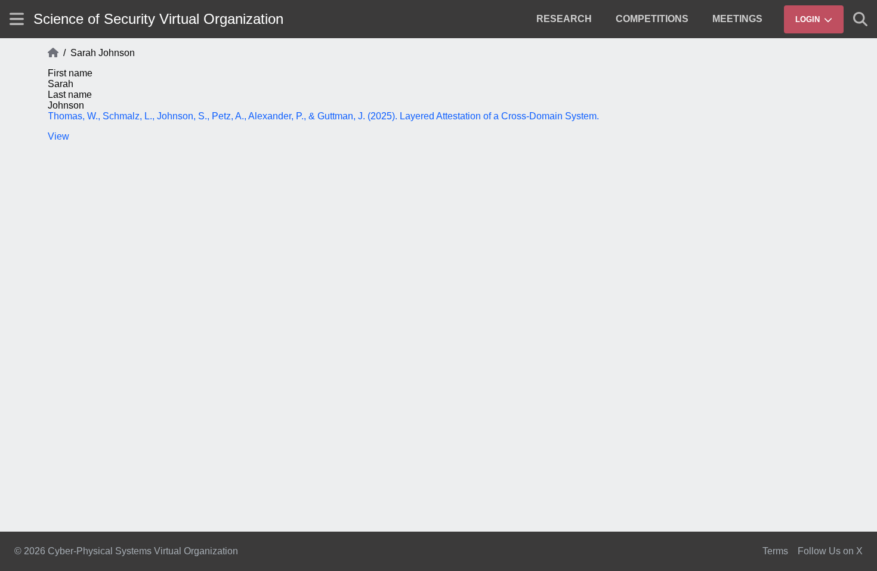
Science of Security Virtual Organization (158, 19)
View (58, 136)
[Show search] (860, 19)
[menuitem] (564, 19)
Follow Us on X (830, 551)
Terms (775, 551)
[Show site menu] (17, 19)
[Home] (53, 53)
